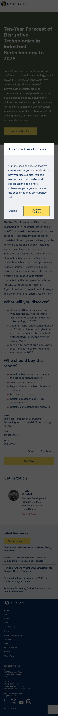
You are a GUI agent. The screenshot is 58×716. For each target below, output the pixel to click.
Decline (13, 210)
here (35, 184)
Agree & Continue (36, 211)
